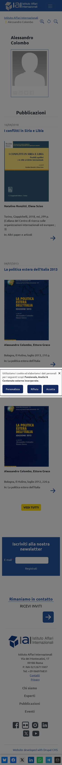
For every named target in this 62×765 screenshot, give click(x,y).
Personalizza (13, 389)
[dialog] (31, 382)
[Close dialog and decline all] (59, 371)
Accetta (50, 389)
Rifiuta (34, 389)
